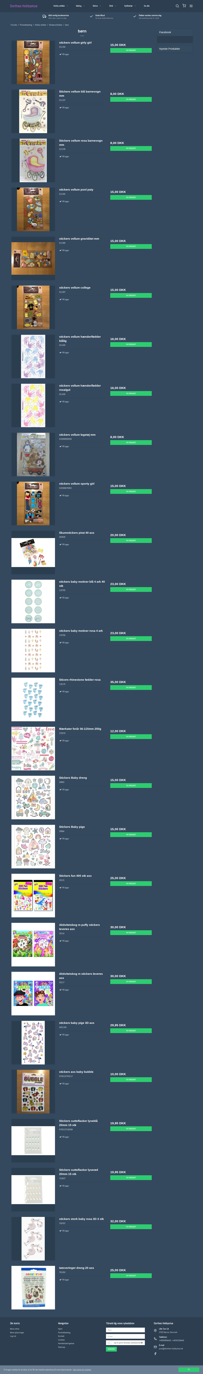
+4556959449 (165, 1340)
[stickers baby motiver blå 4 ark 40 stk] (33, 603)
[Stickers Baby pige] (33, 848)
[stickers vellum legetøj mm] (33, 456)
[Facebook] (155, 1354)
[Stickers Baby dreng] (33, 799)
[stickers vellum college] (33, 309)
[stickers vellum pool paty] (33, 211)
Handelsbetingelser (66, 1343)
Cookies (61, 1339)
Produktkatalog (64, 1332)
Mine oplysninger (17, 1332)
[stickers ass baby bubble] (33, 1093)
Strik (111, 5)
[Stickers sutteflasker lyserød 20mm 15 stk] (33, 1191)
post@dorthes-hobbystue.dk (171, 1348)
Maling (78, 5)
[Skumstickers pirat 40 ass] (33, 554)
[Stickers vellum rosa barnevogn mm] (33, 162)
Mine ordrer (14, 1328)
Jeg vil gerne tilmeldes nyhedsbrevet (127, 1343)
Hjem (60, 1328)
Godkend (111, 1349)
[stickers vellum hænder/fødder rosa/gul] (33, 407)
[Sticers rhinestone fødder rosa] (33, 701)
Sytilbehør (128, 5)
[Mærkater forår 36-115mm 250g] (33, 750)
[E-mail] (125, 1336)
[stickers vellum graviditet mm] (33, 260)
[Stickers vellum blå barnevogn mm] (33, 113)
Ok (189, 1369)
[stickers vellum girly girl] (33, 64)
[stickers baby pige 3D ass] (33, 1044)
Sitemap (61, 1347)
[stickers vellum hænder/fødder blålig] (33, 358)
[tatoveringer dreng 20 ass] (33, 1289)
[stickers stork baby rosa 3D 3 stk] (33, 1240)
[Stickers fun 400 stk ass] (33, 897)
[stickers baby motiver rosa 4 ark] (33, 652)
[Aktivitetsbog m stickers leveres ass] (33, 995)
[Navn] (125, 1329)
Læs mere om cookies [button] (82, 1369)
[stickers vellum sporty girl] (33, 505)
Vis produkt (131, 50)
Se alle (147, 5)
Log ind (13, 1336)
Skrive (95, 5)
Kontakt (61, 1336)
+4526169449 (178, 1340)
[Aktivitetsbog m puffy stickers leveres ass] (33, 946)
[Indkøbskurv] (184, 6)
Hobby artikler (59, 5)
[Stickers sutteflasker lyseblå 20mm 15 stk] (33, 1142)
